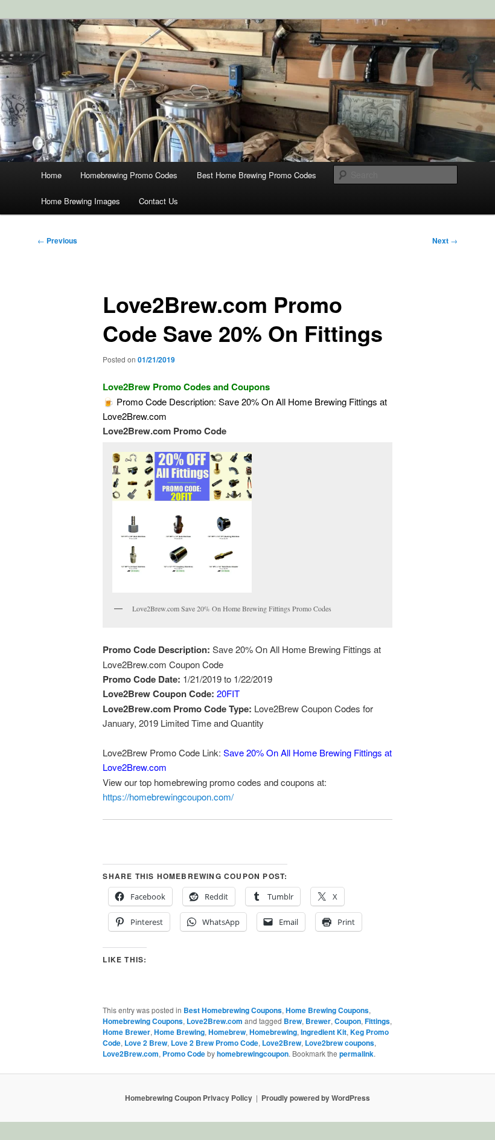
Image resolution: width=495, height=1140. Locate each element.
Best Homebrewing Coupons (233, 1010)
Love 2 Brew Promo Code (214, 1042)
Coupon (347, 1021)
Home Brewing (179, 1031)
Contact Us (158, 201)
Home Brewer (126, 1031)
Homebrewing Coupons (143, 1021)
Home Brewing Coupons (327, 1010)
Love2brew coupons (339, 1042)
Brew (293, 1021)
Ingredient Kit (323, 1031)
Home (51, 175)
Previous (57, 240)
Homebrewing (273, 1031)
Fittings (377, 1021)
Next (445, 240)
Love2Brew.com (215, 1021)
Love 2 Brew (145, 1042)
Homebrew (227, 1031)
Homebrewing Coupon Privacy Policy (188, 1097)
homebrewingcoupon (253, 1053)
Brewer (318, 1021)
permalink (356, 1053)
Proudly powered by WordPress (315, 1097)
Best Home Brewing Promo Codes (256, 175)
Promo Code (183, 1053)
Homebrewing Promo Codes (128, 175)
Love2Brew (281, 1042)
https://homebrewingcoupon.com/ (168, 796)
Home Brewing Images (80, 201)
